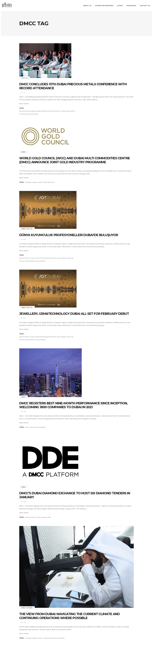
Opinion (29, 608)
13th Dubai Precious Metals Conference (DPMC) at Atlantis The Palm (39, 111)
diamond (22, 258)
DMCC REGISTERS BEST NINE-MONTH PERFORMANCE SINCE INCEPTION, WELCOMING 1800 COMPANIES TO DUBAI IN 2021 (73, 405)
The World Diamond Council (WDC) (54, 638)
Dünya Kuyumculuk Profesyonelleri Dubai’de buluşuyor (68, 235)
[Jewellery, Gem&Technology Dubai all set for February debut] (47, 288)
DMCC (73, 111)
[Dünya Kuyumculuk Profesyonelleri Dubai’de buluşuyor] (47, 210)
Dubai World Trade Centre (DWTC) (45, 258)
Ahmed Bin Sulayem (31, 182)
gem (69, 258)
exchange (43, 517)
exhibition (64, 258)
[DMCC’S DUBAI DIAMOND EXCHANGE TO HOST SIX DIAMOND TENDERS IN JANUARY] (50, 461)
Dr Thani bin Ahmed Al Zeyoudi (28, 114)
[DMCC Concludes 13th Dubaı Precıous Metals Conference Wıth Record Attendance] (45, 60)
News (24, 152)
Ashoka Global (65, 111)
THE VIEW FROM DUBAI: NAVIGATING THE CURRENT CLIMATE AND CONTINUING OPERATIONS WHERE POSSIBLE (69, 616)
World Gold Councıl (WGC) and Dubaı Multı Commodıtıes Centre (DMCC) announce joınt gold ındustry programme (74, 160)
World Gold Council (49, 182)
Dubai (32, 258)
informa (21, 261)
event (58, 258)
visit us (25, 78)
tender (49, 517)
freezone (36, 427)
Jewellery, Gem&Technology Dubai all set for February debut (74, 314)
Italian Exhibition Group (32, 261)
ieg (72, 258)
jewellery (42, 261)
